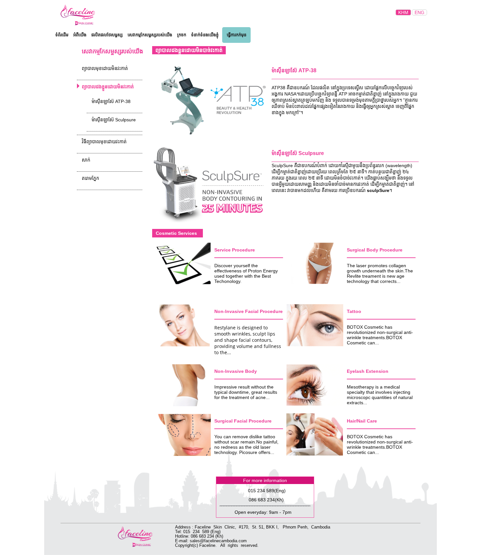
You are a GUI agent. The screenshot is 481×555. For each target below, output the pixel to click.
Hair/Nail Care (362, 421)
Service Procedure (234, 249)
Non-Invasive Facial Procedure (248, 311)
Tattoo (354, 311)
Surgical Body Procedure (374, 249)
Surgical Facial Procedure (243, 421)
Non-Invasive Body (235, 371)
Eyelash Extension (367, 371)
